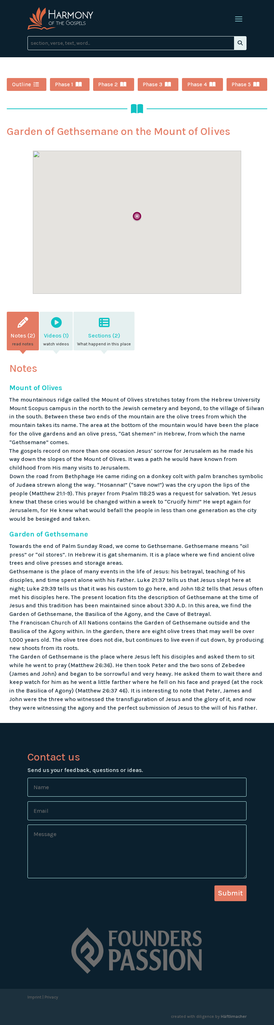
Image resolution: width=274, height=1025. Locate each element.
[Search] (240, 43)
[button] (137, 216)
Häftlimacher (234, 1016)
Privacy (51, 997)
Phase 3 (152, 84)
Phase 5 (241, 84)
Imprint (34, 997)
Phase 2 (108, 84)
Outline (21, 84)
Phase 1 (64, 84)
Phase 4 (197, 84)
